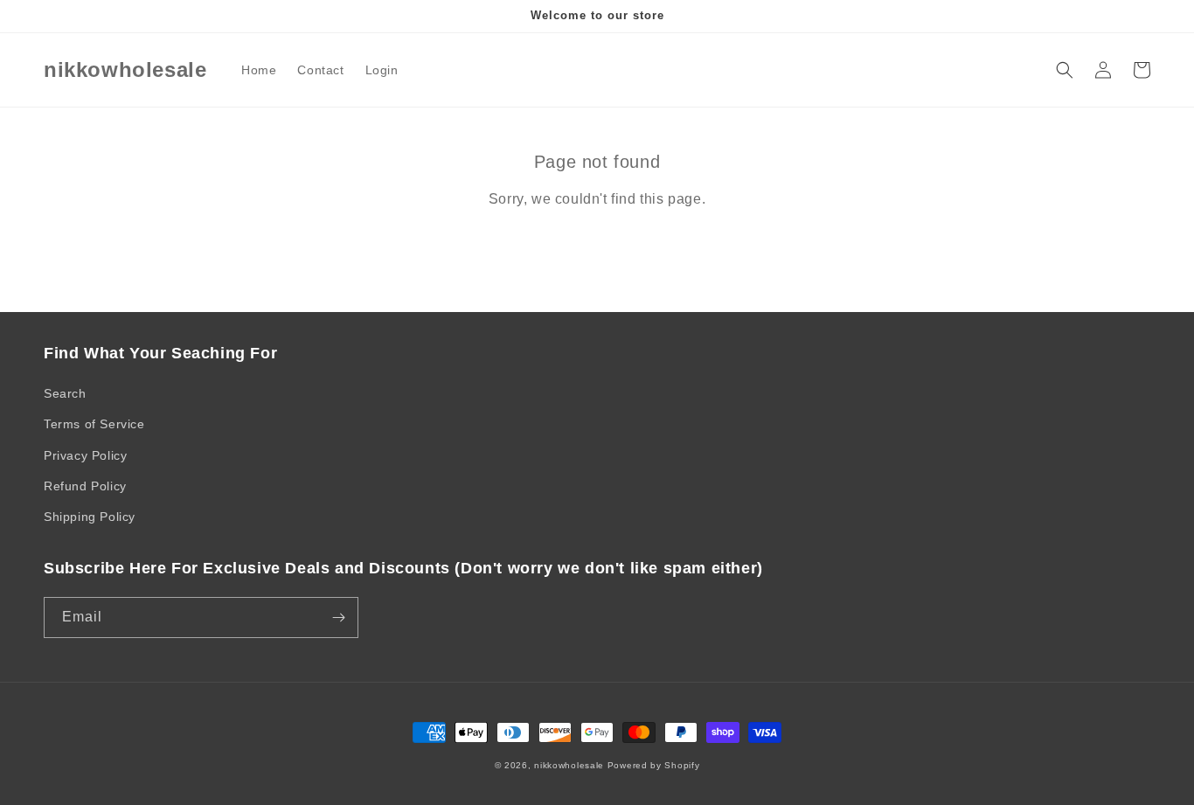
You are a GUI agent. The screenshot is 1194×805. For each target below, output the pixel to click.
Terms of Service (94, 424)
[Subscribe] (338, 617)
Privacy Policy (85, 455)
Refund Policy (85, 486)
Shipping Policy (89, 517)
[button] (1064, 70)
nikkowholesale (569, 765)
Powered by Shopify (653, 765)
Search (65, 393)
